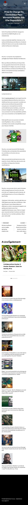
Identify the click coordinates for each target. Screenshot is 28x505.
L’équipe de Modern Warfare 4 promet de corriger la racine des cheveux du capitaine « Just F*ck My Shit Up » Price (13, 467)
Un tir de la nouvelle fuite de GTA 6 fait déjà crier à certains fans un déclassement (13, 299)
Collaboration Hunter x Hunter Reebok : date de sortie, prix (12, 266)
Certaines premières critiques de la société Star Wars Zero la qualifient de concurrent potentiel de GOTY (13, 336)
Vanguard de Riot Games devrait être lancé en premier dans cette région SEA (21, 228)
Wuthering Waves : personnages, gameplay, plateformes (7, 227)
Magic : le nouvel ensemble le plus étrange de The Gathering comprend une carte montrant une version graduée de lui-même (14, 373)
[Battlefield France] (5, 3)
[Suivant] (24, 261)
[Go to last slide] (4, 261)
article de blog (10, 98)
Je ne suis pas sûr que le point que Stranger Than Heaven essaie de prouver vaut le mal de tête (14, 449)
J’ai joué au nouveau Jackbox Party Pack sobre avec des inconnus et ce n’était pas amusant (13, 410)
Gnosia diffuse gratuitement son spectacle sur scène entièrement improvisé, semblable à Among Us (14, 317)
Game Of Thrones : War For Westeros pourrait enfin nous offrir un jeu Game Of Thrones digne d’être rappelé (14, 391)
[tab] (12, 278)
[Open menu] (24, 3)
